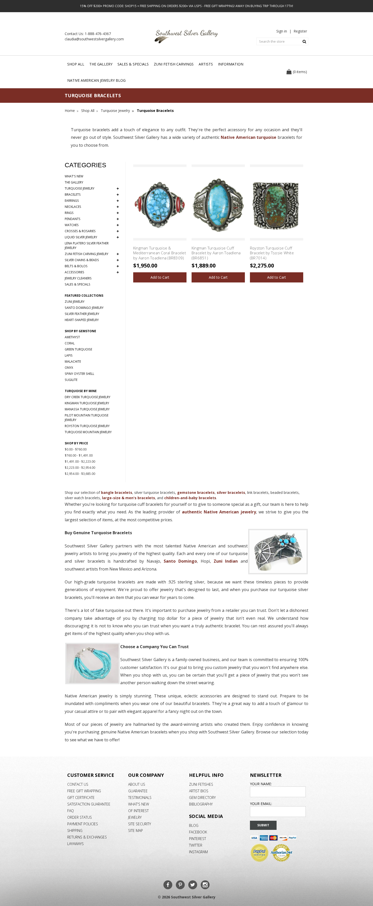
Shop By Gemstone (80, 331)
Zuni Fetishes (201, 784)
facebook (198, 832)
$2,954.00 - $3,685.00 (80, 474)
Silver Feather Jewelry (82, 314)
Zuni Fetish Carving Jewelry (92, 254)
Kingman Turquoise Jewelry (87, 403)
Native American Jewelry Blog (96, 80)
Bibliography (201, 804)
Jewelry (135, 817)
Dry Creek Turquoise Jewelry (87, 397)
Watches (92, 225)
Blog (193, 825)
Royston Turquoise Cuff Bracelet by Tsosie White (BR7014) (272, 252)
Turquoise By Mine (81, 391)
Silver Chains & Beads (92, 260)
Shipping (74, 830)
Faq (70, 810)
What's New (74, 176)
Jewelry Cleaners (78, 278)
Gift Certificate (81, 797)
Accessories (92, 272)
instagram (198, 851)
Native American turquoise (247, 137)
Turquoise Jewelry (92, 188)
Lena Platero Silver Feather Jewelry (87, 245)
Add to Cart (159, 277)
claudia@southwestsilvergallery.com (94, 39)
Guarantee (138, 790)
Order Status (79, 817)
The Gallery (100, 64)
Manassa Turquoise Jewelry (87, 409)
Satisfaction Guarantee (88, 804)
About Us (136, 784)
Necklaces (92, 207)
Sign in (281, 31)
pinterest (197, 838)
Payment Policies (82, 823)
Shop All (75, 64)
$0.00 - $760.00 (76, 449)
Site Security (139, 823)
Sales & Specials (133, 64)
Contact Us (77, 784)
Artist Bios (198, 790)
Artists (206, 64)
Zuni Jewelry (74, 301)
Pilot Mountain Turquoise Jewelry (86, 417)
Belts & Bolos (92, 266)
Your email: (261, 803)
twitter (195, 845)
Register (300, 31)
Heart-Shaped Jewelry (82, 320)
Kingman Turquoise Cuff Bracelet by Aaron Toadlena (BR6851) (216, 252)
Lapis (69, 355)
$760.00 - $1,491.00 (79, 455)
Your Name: (261, 783)
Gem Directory (202, 797)
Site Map (135, 830)
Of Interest (138, 810)
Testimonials (139, 797)
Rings (92, 213)
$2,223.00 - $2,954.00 (80, 467)
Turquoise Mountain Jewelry (88, 432)
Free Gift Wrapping (84, 790)
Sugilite (71, 380)
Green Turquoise (78, 349)
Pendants (92, 219)
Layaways (75, 843)
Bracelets (92, 194)
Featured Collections (84, 295)
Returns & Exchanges (87, 837)
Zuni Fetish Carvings (174, 64)
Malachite (73, 361)
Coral (70, 343)
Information (230, 64)
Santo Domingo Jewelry (84, 308)
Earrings (92, 201)
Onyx (69, 367)
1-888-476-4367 (98, 33)
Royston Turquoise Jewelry (87, 426)
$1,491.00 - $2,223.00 (80, 461)
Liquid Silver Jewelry (92, 237)
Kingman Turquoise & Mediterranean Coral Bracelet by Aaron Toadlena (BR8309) (159, 252)
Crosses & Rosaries (92, 231)
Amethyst (72, 337)
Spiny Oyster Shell (79, 374)
